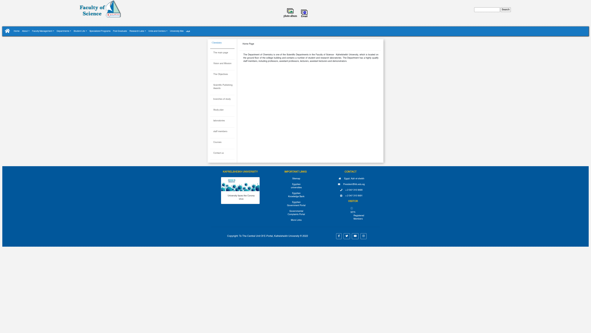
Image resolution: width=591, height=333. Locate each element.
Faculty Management (42, 31)
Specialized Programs (100, 31)
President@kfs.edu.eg (354, 184)
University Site (177, 31)
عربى (188, 31)
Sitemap (296, 179)
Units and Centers (157, 31)
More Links (296, 220)
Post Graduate (120, 31)
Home (17, 31)
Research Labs (136, 31)
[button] (339, 236)
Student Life (79, 31)
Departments (63, 31)
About (25, 31)
